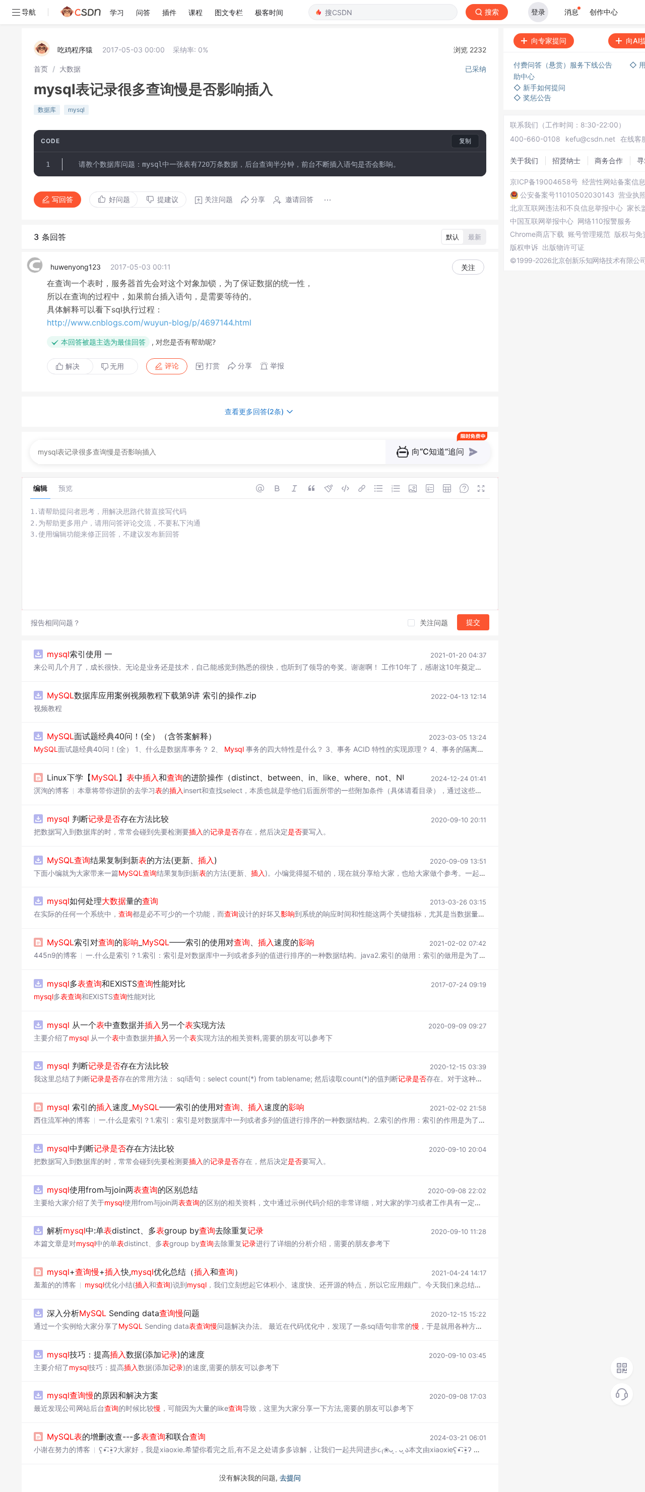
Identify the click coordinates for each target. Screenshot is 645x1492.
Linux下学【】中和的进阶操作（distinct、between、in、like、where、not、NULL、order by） (256, 777)
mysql (76, 109)
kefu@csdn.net (590, 139)
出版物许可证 (563, 247)
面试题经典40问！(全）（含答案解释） (131, 736)
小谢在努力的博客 (62, 1449)
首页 (41, 68)
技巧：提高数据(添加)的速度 (126, 1354)
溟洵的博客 (51, 790)
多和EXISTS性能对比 (116, 984)
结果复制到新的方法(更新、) (132, 860)
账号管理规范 (589, 234)
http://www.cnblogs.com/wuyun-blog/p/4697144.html (149, 322)
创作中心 (604, 12)
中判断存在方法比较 (110, 1148)
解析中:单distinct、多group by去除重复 (155, 1230)
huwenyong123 (75, 267)
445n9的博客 (55, 955)
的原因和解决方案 (102, 1395)
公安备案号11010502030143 (567, 195)
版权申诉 (524, 247)
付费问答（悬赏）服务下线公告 (563, 64)
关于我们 (524, 160)
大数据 (70, 68)
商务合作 (609, 160)
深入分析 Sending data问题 (123, 1313)
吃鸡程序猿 (75, 49)
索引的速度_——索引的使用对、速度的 (175, 1107)
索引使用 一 (79, 654)
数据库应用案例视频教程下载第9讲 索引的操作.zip (151, 695)
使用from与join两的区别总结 (122, 1190)
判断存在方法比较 (108, 819)
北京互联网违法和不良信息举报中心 (566, 208)
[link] (41, 68)
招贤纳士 (566, 160)
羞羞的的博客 (55, 1284)
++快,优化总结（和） (144, 1272)
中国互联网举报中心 (541, 221)
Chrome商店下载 (537, 234)
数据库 (47, 109)
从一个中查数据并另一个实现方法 (136, 1025)
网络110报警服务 (604, 221)
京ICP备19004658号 (544, 182)
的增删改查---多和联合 (126, 1437)
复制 (465, 141)
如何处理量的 (102, 901)
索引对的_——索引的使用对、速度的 (180, 942)
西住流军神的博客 (62, 1120)
